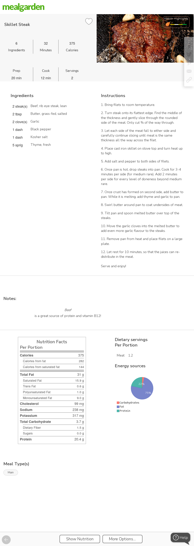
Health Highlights (176, 18)
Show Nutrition (80, 539)
